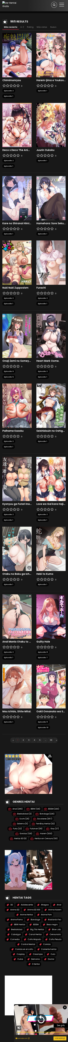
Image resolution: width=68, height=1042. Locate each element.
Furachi (41, 287)
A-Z (22, 27)
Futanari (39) (35, 828)
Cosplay (20, 954)
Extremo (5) (22, 823)
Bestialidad (16, 929)
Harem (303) (46, 833)
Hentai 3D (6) (20, 838)
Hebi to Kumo (44, 574)
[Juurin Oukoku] (51, 124)
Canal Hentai (35, 934)
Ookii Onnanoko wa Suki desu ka (51, 711)
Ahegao (44, 904)
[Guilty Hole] (51, 616)
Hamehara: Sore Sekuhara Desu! (51, 223)
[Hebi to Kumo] (51, 548)
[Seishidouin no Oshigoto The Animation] (51, 405)
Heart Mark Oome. (47, 360)
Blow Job (56, 929)
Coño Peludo (55, 939)
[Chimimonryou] (17, 55)
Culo (52, 954)
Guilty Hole (43, 641)
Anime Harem (54, 909)
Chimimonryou (11, 80)
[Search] (54, 5)
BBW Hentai (19, 924)
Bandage (35, 919)
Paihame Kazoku (13, 430)
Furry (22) (17, 828)
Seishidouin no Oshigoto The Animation (51, 430)
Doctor (50, 959)
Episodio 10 (43, 727)
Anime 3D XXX (33, 909)
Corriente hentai (48, 949)
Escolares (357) (44, 818)
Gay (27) (54, 828)
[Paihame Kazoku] (17, 405)
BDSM (36, 924)
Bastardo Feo (54, 919)
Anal (58, 904)
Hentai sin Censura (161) (46, 838)
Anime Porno (16, 919)
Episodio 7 (43, 657)
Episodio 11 (43, 722)
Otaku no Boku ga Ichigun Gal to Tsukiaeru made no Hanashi (17, 574)
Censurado (55, 934)
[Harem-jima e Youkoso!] (51, 55)
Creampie (37, 954)
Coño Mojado (34, 939)
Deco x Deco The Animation (17, 150)
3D (11, 904)
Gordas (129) (25, 833)
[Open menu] (61, 4)
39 (51, 740)
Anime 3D (14, 909)
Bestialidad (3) (24, 813)
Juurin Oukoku (45, 150)
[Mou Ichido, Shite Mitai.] (17, 686)
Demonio (35, 959)
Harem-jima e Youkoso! (51, 80)
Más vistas (42, 27)
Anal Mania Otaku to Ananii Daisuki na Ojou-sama (17, 641)
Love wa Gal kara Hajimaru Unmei (51, 504)
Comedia (15, 939)
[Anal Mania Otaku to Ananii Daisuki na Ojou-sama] (17, 616)
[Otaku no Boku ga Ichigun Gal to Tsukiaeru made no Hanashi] (17, 548)
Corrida (47, 944)
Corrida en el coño (24, 949)
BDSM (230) (53, 808)
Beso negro (52, 924)
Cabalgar (16, 934)
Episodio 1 (8, 96)
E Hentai (36, 964)
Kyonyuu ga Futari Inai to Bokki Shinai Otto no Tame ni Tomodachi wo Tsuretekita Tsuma (17, 504)
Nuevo (53, 27)
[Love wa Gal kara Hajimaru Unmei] (51, 478)
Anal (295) (17, 808)
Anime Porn (46, 914)
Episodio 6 (9, 371)
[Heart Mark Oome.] (51, 335)
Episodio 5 (9, 377)
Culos (20, 959)
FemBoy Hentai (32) (45, 823)
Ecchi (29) (24, 818)
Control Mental (28, 944)
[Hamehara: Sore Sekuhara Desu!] (51, 198)
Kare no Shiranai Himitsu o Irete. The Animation (17, 223)
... (45, 740)
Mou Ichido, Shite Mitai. (16, 711)
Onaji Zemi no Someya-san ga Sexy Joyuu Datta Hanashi (17, 360)
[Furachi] (51, 262)
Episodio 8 (43, 652)
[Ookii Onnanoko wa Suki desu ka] (51, 686)
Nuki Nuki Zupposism (15, 287)
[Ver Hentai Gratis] (11, 4)
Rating (30, 27)
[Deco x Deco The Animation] (17, 124)
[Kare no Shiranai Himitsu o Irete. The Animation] (17, 198)
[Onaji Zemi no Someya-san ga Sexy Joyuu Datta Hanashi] (17, 335)
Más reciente (10, 27)
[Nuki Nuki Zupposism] (17, 262)
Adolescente (26, 904)
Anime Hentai (26, 914)
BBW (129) (35, 808)
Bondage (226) (46, 813)
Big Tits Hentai (37, 929)
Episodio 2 (9, 90)
